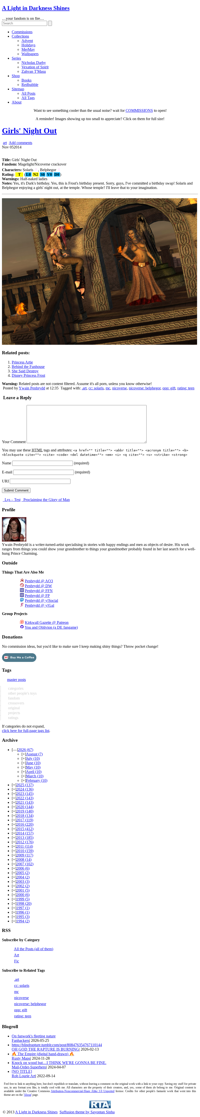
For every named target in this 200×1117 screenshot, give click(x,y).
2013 (24, 837)
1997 (23, 908)
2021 (24, 802)
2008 (23, 859)
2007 (24, 864)
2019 (24, 811)
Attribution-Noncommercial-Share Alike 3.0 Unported (82, 1091)
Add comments (20, 143)
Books (26, 80)
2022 (24, 798)
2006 (23, 868)
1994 (23, 921)
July (33, 758)
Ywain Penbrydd (32, 388)
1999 (23, 899)
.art (84, 388)
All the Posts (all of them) (33, 949)
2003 (23, 881)
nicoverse (119, 388)
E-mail (7, 472)
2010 (24, 851)
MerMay (28, 49)
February (36, 780)
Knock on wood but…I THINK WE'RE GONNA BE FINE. (59, 1063)
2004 (23, 877)
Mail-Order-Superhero (29, 1067)
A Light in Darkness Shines (36, 8)
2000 (23, 895)
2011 (24, 846)
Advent (27, 41)
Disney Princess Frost (28, 375)
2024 (24, 789)
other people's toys (22, 693)
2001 (23, 890)
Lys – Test (12, 500)
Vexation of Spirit (35, 67)
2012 (24, 842)
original (13, 708)
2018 (24, 816)
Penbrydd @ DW (38, 586)
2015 (24, 829)
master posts (16, 680)
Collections (20, 36)
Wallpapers (30, 54)
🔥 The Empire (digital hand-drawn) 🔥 (43, 1054)
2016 (24, 824)
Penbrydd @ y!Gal (39, 605)
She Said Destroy (25, 371)
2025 (24, 785)
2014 (24, 833)
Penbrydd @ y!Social (41, 600)
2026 (25, 750)
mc (108, 388)
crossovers (15, 703)
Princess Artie (22, 362)
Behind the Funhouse (28, 367)
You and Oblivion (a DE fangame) (51, 627)
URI (5, 481)
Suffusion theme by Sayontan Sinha (87, 1112)
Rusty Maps (21, 1058)
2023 (24, 794)
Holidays (28, 45)
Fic (16, 961)
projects (13, 713)
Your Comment (14, 442)
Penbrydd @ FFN (39, 591)
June (33, 763)
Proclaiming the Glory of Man (46, 500)
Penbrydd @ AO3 (39, 581)
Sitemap (18, 89)
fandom (13, 698)
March (34, 776)
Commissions (22, 32)
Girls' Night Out (29, 130)
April (33, 772)
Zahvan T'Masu (33, 71)
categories (15, 688)
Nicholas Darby (33, 63)
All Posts (28, 93)
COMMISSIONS (139, 110)
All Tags (28, 98)
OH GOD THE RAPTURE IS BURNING (45, 1049)
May (33, 767)
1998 (23, 903)
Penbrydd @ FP (37, 596)
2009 (24, 855)
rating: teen (185, 388)
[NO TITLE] (22, 1071)
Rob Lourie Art (23, 1076)
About (16, 102)
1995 (23, 917)
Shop (16, 76)
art (5, 143)
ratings (12, 718)
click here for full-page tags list (25, 731)
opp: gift (168, 388)
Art (16, 955)
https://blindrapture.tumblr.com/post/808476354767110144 (57, 1045)
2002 (23, 886)
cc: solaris (96, 388)
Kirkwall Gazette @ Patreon (47, 622)
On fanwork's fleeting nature (34, 1036)
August (34, 754)
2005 (23, 873)
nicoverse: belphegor (144, 388)
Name (6, 463)
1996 (23, 912)
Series (16, 58)
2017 (24, 820)
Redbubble (29, 85)
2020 (24, 807)
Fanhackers (20, 1040)
